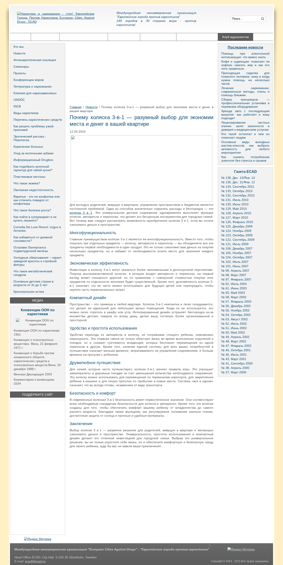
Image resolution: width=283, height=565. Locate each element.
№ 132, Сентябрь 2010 (237, 195)
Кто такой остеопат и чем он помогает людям (245, 135)
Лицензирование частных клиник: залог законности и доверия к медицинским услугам (245, 126)
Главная (20, 37)
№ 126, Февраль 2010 (237, 222)
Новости (19, 53)
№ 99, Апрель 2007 (235, 270)
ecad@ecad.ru (35, 561)
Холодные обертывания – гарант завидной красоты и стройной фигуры (37, 261)
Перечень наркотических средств (37, 119)
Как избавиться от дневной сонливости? (32, 238)
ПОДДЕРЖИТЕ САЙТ (37, 394)
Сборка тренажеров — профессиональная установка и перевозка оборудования (245, 103)
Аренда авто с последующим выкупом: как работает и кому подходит (245, 114)
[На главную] (55, 21)
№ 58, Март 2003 (233, 297)
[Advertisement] (37, 467)
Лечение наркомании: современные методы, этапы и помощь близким (245, 91)
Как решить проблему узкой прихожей (33, 128)
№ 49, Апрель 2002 (235, 337)
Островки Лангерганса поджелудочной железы (30, 249)
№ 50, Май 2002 (233, 332)
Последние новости (245, 47)
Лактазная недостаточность (33, 190)
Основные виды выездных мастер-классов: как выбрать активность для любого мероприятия (245, 147)
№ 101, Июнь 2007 (235, 266)
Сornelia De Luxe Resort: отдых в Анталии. (37, 228)
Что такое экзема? (26, 183)
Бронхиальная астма (28, 291)
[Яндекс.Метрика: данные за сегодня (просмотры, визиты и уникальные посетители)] (37, 539)
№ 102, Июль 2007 (235, 261)
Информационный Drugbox (33, 160)
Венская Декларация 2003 (33, 374)
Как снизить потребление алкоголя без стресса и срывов (245, 158)
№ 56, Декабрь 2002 (236, 306)
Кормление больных (28, 146)
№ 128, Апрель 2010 (236, 213)
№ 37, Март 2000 (233, 372)
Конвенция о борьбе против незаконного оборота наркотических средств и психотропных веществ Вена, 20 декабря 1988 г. (37, 361)
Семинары (21, 66)
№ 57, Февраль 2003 (236, 301)
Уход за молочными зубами (33, 153)
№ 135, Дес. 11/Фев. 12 (238, 182)
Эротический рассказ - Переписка (29, 138)
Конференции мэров (28, 80)
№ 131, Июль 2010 (235, 200)
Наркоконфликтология (197, 37)
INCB (17, 106)
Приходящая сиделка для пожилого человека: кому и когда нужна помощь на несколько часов (245, 78)
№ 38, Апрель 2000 (235, 368)
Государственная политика (83, 37)
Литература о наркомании (32, 86)
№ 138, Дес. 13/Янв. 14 (238, 177)
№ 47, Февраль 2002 (236, 345)
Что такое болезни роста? (32, 210)
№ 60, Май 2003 (233, 292)
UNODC (19, 99)
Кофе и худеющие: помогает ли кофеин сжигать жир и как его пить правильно (245, 65)
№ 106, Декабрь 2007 (236, 248)
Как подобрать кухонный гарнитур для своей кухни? (32, 168)
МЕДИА (37, 300)
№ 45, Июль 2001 (234, 354)
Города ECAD (45, 37)
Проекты (19, 73)
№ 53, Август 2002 (234, 319)
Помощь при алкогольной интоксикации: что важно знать (245, 55)
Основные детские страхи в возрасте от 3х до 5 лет (33, 283)
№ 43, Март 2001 (233, 359)
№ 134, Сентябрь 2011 (237, 186)
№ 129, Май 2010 (234, 208)
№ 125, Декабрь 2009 (236, 226)
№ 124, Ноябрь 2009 (236, 231)
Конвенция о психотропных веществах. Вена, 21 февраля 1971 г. (35, 343)
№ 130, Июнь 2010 (235, 204)
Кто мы (18, 46)
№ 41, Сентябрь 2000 (237, 363)
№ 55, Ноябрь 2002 (235, 310)
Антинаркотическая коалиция (34, 60)
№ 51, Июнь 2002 (234, 328)
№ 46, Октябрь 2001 (236, 350)
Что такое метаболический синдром (32, 273)
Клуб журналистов (235, 37)
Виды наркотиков (25, 113)
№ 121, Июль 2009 (235, 244)
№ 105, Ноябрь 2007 (236, 253)
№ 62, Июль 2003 (234, 284)
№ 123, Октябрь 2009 (236, 235)
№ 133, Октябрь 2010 (236, 191)
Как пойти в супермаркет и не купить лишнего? (35, 218)
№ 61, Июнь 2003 (234, 288)
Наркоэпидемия (124, 37)
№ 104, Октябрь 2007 (236, 257)
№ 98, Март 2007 (233, 275)
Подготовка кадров (158, 37)
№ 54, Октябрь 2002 (236, 315)
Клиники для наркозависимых (35, 93)
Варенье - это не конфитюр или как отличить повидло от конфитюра (36, 200)
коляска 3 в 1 (81, 212)
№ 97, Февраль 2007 (236, 279)
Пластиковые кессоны (29, 176)
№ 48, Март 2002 (233, 341)
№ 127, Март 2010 (234, 217)
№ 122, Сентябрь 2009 (237, 239)
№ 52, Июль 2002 (234, 323)
